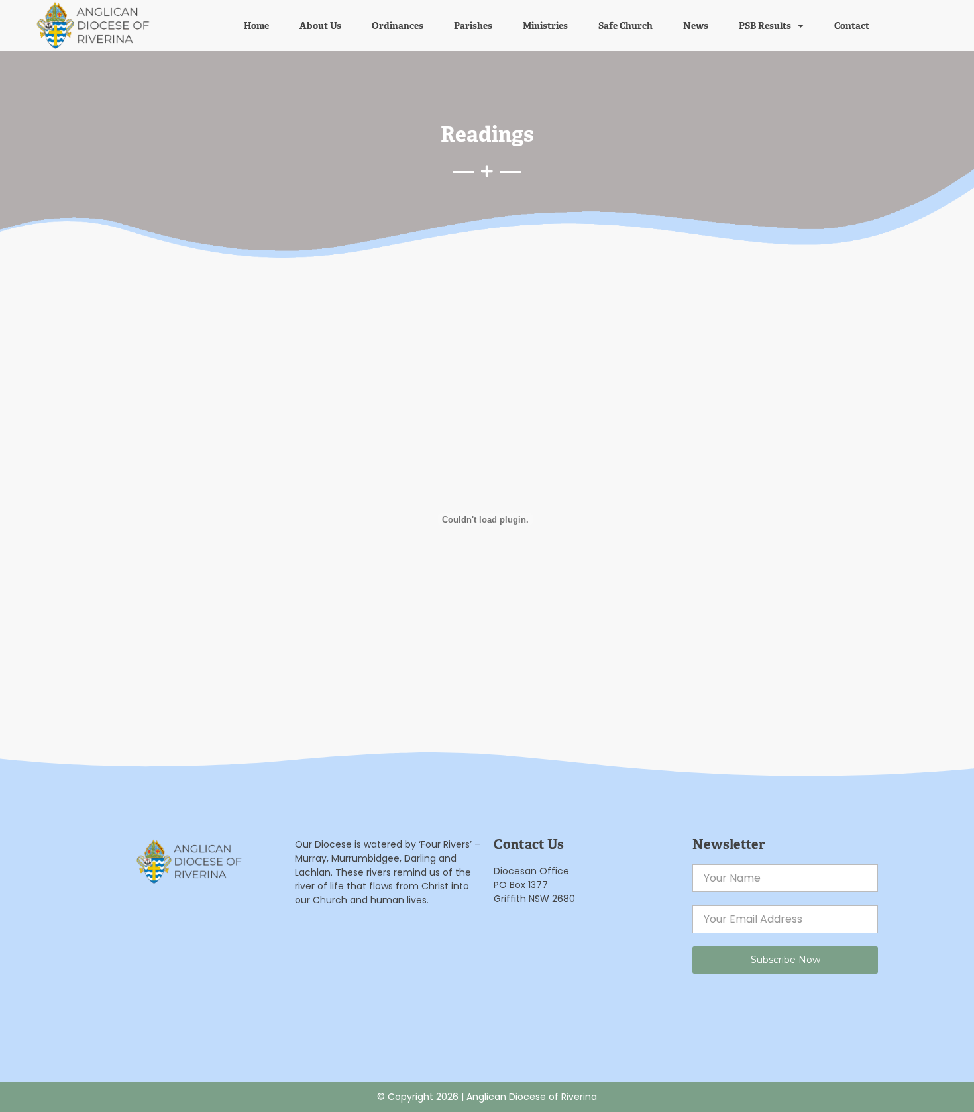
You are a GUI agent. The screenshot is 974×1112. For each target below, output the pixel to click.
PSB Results (765, 26)
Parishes (473, 26)
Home (256, 26)
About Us (320, 26)
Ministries (545, 26)
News (695, 26)
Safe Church (625, 26)
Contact (851, 26)
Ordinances (397, 26)
